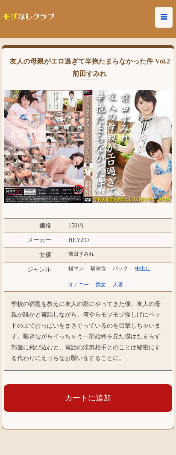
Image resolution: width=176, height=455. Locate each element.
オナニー (78, 285)
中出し (142, 268)
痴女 (101, 285)
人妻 (118, 285)
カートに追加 (88, 398)
